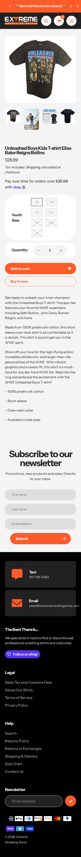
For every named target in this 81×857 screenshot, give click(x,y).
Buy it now (19, 281)
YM (51, 202)
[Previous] (10, 6)
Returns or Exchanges (23, 748)
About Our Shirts (19, 690)
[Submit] (70, 800)
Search (11, 733)
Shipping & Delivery (21, 756)
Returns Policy (17, 741)
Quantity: (20, 250)
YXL (51, 212)
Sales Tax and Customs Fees (28, 682)
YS (37, 202)
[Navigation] (71, 21)
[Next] (71, 6)
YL (37, 212)
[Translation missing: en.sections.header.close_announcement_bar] (77, 6)
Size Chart (13, 764)
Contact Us (14, 771)
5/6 (51, 223)
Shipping (33, 167)
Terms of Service (18, 697)
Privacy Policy (16, 705)
